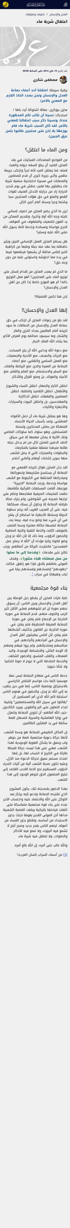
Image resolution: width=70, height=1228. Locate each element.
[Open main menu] (65, 4)
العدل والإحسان (58, 14)
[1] (65, 855)
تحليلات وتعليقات (35, 14)
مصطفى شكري (45, 79)
